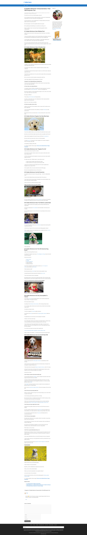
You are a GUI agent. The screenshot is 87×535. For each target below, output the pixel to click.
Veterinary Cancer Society (34, 303)
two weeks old (46, 136)
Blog (27, 5)
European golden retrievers (42, 313)
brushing (44, 109)
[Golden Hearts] (27, 2)
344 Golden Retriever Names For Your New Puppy (34, 485)
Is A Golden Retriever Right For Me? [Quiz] (33, 483)
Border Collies (28, 259)
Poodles (27, 260)
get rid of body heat (32, 96)
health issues (40, 409)
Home (24, 5)
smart (33, 271)
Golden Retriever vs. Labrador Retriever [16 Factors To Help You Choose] (38, 484)
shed (38, 112)
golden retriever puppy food (33, 402)
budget (27, 384)
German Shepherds (29, 261)
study (31, 313)
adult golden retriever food (44, 402)
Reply (26, 499)
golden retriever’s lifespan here (41, 441)
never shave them (34, 89)
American (33, 311)
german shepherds (39, 199)
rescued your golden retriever (34, 387)
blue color (29, 140)
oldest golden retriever (37, 360)
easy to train (43, 273)
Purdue (30, 298)
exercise (39, 412)
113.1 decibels (35, 207)
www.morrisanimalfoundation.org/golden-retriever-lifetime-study (34, 330)
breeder (35, 376)
